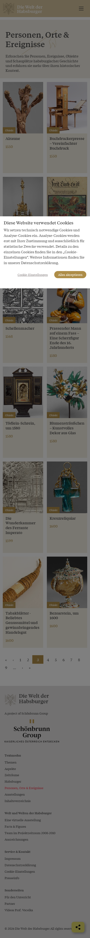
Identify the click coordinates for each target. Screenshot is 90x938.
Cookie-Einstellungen (33, 274)
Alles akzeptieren (70, 274)
